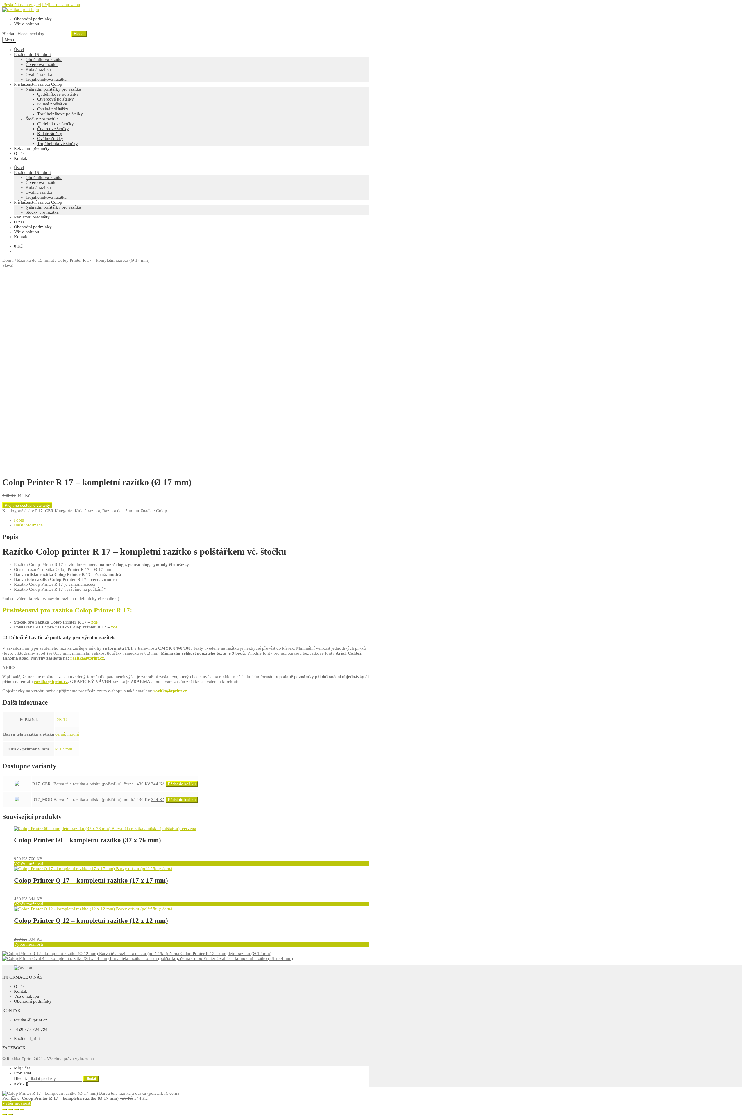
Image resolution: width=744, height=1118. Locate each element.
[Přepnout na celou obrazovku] (16, 1109)
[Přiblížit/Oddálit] (22, 1109)
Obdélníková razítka (44, 59)
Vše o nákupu (26, 23)
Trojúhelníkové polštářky (60, 114)
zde (94, 622)
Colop (161, 510)
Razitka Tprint (27, 1038)
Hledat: (8, 33)
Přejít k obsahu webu (61, 4)
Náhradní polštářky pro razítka (53, 89)
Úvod (19, 49)
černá (60, 734)
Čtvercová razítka (42, 64)
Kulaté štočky (49, 133)
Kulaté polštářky (52, 104)
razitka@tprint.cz (87, 658)
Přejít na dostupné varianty (27, 505)
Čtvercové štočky (53, 128)
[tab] (191, 520)
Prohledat (22, 1073)
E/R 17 (61, 719)
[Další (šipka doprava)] (10, 1114)
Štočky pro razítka (42, 119)
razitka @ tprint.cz (30, 1019)
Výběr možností (28, 863)
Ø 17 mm (63, 749)
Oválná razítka (39, 74)
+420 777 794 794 (31, 1029)
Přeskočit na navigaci (21, 4)
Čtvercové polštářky (55, 99)
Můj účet (22, 1068)
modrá (73, 734)
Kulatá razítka (38, 69)
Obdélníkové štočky (55, 123)
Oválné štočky (50, 138)
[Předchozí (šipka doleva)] (4, 1114)
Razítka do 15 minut (32, 54)
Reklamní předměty (32, 148)
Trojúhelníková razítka (46, 79)
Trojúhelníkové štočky (57, 143)
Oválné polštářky (52, 109)
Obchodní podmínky (33, 19)
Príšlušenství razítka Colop (38, 84)
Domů (8, 260)
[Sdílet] (10, 1109)
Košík (21, 1084)
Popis (19, 520)
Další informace (28, 525)
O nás (19, 153)
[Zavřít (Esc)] (4, 1109)
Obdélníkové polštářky (58, 94)
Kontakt (21, 158)
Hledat (79, 34)
